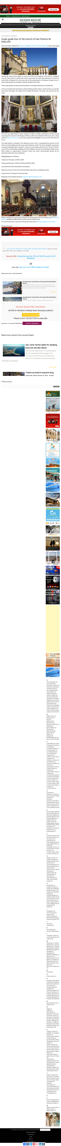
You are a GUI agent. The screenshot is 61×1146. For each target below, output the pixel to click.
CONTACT (8, 16)
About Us (31, 1139)
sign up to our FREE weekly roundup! (34, 267)
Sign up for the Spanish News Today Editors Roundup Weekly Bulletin (27, 249)
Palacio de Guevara (13, 138)
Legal (30, 1136)
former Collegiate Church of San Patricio (33, 45)
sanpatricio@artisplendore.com (32, 177)
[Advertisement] (53, 628)
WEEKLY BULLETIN (26, 16)
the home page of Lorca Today (46, 221)
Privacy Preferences (45, 1129)
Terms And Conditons (30, 1132)
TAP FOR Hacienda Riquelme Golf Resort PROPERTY (30, 30)
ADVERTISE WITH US (16, 16)
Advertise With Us (31, 1141)
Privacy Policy (31, 1134)
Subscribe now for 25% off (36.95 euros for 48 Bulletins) (36, 257)
